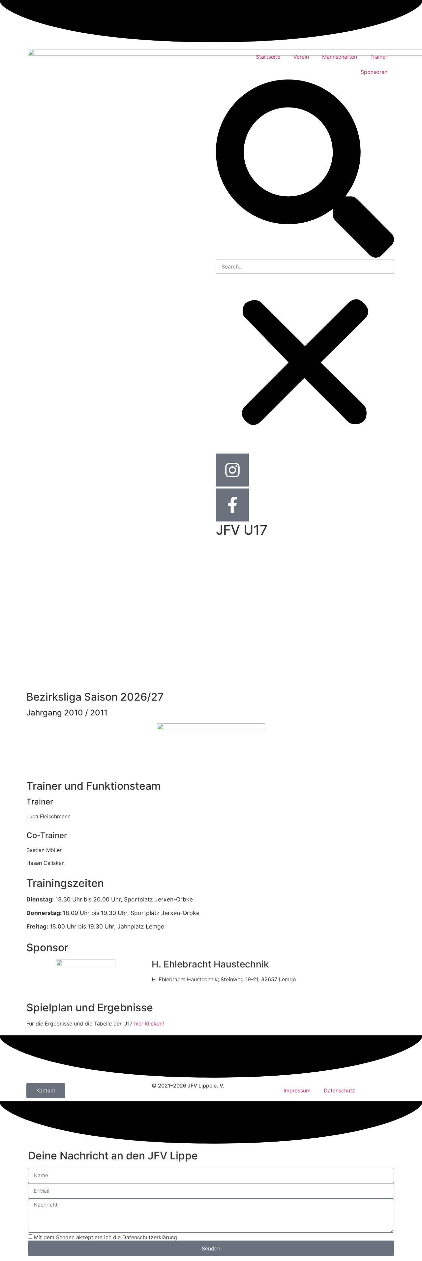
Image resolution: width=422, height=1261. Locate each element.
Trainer (378, 56)
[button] (305, 169)
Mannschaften (339, 56)
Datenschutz (339, 1090)
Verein (301, 56)
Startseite (268, 56)
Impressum (297, 1090)
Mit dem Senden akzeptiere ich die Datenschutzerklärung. (106, 1237)
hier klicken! (149, 1023)
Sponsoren (374, 72)
